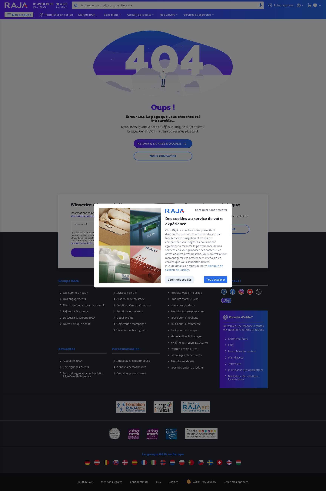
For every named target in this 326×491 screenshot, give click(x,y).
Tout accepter (215, 279)
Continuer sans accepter (211, 210)
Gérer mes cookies (179, 279)
